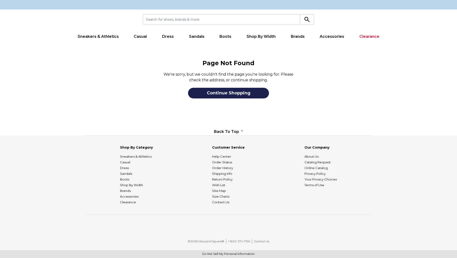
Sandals (196, 36)
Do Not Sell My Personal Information (228, 254)
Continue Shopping (228, 93)
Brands (298, 36)
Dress (168, 36)
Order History (222, 168)
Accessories (332, 36)
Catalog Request (317, 162)
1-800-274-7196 (239, 241)
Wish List (218, 185)
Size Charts (220, 196)
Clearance (369, 36)
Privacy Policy (315, 173)
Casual (140, 36)
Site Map (219, 191)
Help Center (221, 156)
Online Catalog (316, 168)
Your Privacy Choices (320, 179)
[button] (231, 228)
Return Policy (222, 179)
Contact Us (220, 202)
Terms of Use (314, 185)
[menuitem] (98, 36)
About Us (311, 156)
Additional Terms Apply (285, 46)
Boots (225, 36)
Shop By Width (261, 36)
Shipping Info (222, 173)
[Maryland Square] (101, 20)
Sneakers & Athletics (98, 36)
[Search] (307, 19)
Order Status (222, 162)
